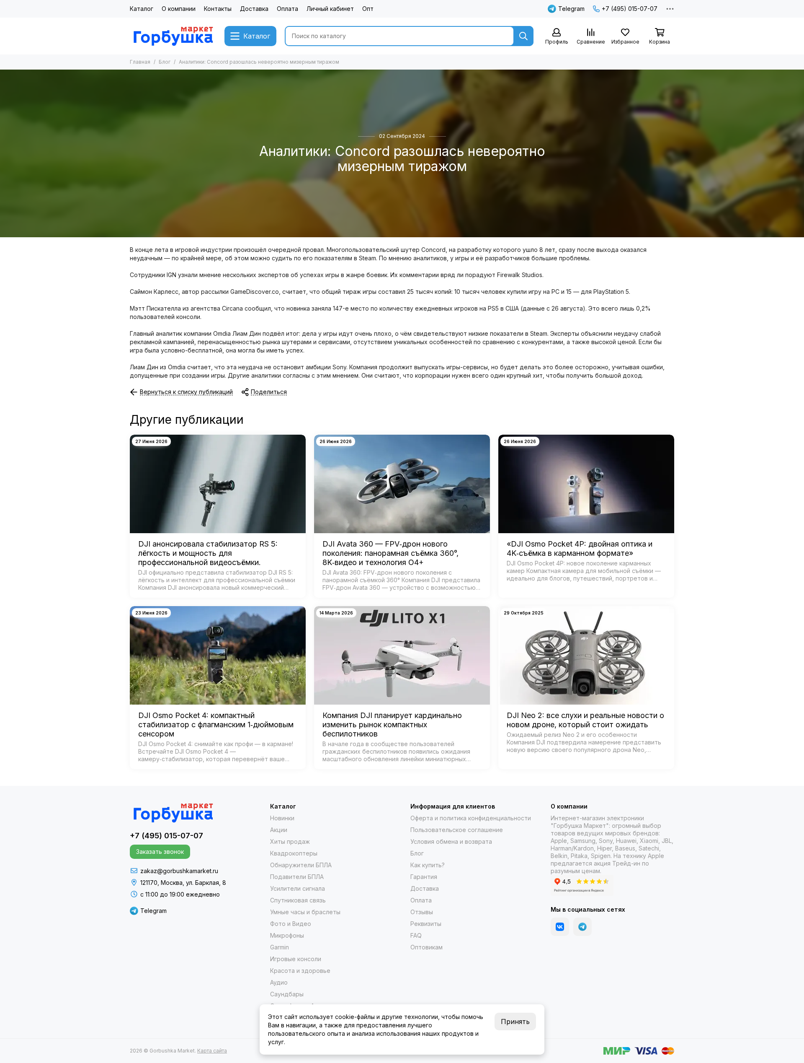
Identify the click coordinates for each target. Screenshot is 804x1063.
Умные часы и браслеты (305, 911)
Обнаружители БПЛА (301, 865)
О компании (179, 8)
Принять (515, 1021)
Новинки (282, 818)
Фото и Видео (290, 923)
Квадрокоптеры (293, 853)
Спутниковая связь (298, 900)
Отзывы (421, 911)
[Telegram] (582, 927)
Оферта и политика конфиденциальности (470, 818)
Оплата (287, 8)
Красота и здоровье (300, 970)
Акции (278, 829)
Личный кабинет (330, 8)
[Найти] (523, 36)
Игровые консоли (295, 958)
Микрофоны (287, 935)
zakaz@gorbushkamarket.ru (179, 870)
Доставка (254, 8)
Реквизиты (425, 923)
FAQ (416, 935)
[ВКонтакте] (560, 927)
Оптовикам (426, 947)
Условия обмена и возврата (451, 841)
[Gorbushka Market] (173, 36)
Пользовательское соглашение (456, 829)
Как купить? (427, 865)
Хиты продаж (290, 841)
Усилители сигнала (297, 888)
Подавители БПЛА (297, 876)
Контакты (218, 8)
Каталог (141, 8)
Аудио (279, 982)
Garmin (279, 947)
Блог (164, 62)
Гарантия (423, 876)
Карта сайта (212, 1050)
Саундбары (287, 994)
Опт (368, 8)
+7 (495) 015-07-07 (629, 8)
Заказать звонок (160, 851)
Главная (140, 62)
